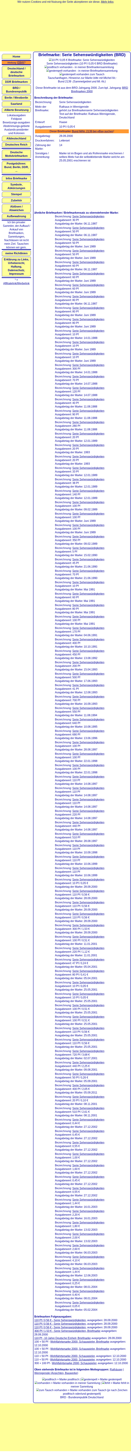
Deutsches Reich (16, 144)
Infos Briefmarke (16, 178)
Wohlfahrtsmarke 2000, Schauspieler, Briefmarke (79, 1341)
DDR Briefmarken (16, 81)
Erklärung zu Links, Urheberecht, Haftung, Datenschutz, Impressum (16, 266)
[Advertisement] (65, 27)
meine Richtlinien (16, 253)
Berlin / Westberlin (16, 97)
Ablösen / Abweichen (16, 208)
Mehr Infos (107, 1)
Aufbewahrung (16, 216)
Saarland (16, 103)
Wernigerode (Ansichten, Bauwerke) (56, 1373)
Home (16, 56)
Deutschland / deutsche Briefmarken (16, 72)
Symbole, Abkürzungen (16, 186)
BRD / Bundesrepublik (16, 90)
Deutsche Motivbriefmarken (16, 154)
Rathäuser (116, 1369)
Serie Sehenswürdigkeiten (88, 216)
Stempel (16, 194)
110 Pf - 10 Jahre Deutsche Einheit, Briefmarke (62, 1338)
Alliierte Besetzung (16, 110)
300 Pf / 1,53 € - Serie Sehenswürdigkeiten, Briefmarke (67, 1330)
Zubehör (16, 200)
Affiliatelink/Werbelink (16, 283)
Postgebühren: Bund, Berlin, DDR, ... (16, 167)
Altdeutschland (16, 138)
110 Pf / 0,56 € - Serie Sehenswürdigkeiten (60, 1320)
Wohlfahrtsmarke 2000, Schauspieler (72, 1356)
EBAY (21, 62)
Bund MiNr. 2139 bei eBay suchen (92, 131)
